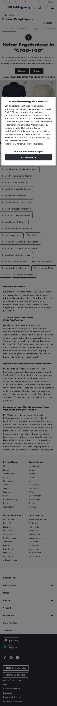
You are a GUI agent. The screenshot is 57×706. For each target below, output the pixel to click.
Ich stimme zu (28, 157)
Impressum (38, 144)
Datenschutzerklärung (24, 144)
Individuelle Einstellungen (28, 152)
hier (48, 137)
